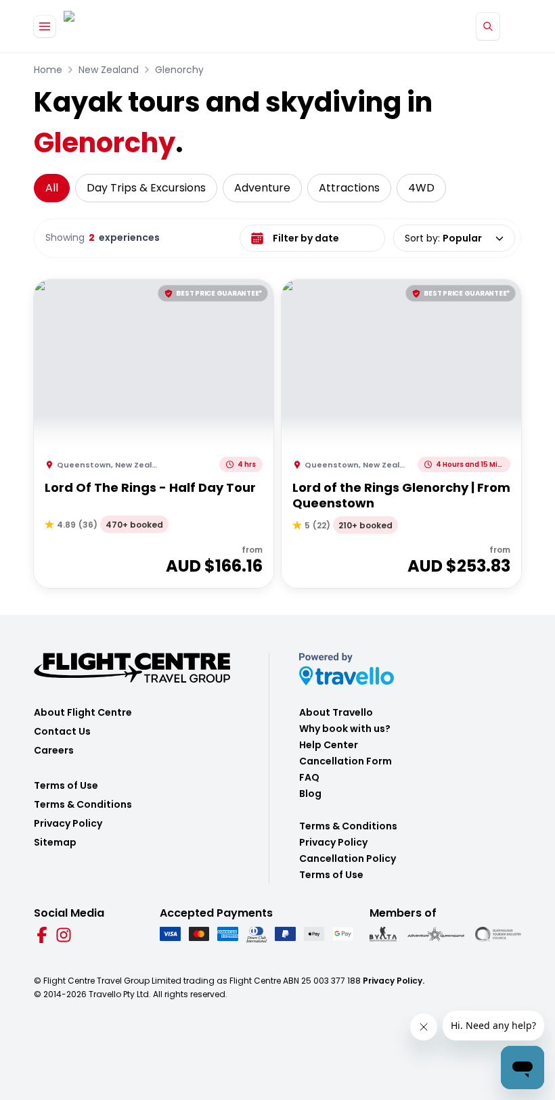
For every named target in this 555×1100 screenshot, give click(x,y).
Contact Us (62, 731)
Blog (310, 793)
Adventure (262, 188)
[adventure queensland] (435, 934)
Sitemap (55, 842)
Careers (54, 750)
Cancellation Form (345, 761)
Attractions (349, 188)
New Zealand (109, 69)
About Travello (336, 712)
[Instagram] (64, 935)
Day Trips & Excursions (146, 188)
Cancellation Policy (347, 858)
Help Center (328, 745)
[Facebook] (42, 935)
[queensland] (498, 934)
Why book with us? (345, 728)
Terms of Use (66, 785)
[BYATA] (383, 934)
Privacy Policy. (393, 980)
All (51, 188)
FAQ (309, 777)
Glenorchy (179, 69)
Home (48, 69)
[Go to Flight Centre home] (104, 26)
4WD (421, 188)
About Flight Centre (83, 712)
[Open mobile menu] (45, 26)
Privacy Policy (68, 823)
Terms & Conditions (83, 804)
